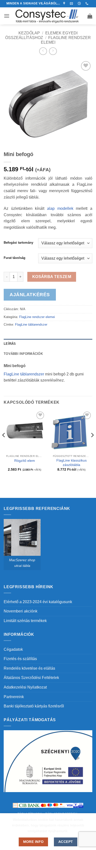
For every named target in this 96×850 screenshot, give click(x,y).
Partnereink (14, 697)
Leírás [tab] (10, 343)
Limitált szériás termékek (25, 621)
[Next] (92, 445)
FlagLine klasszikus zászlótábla (71, 463)
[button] (7, 16)
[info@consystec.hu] (72, 3)
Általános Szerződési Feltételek (31, 678)
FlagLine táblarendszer (31, 324)
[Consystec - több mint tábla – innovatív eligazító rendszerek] (48, 16)
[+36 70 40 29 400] (87, 3)
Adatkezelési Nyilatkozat (25, 687)
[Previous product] (53, 51)
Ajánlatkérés (30, 294)
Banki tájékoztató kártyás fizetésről (34, 706)
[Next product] (43, 51)
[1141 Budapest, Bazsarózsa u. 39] (64, 3)
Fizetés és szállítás (20, 659)
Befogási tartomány (18, 242)
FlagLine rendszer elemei (37, 317)
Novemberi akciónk (20, 611)
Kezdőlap (29, 33)
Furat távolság (14, 258)
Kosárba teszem (51, 277)
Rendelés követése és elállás (29, 668)
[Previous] (4, 445)
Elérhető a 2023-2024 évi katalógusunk (38, 602)
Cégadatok (13, 649)
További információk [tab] (23, 354)
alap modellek (60, 208)
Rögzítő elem (24, 461)
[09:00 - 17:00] (80, 3)
